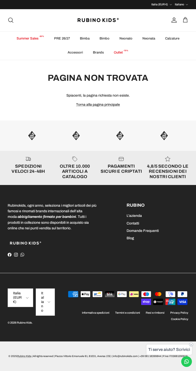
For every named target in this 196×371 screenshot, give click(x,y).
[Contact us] (186, 361)
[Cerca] (11, 20)
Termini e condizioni (127, 312)
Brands (98, 52)
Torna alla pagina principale (98, 105)
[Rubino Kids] (98, 20)
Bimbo (104, 38)
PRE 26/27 (62, 38)
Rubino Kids (24, 322)
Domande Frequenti (143, 231)
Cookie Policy (179, 319)
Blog (130, 238)
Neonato (125, 38)
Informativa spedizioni (95, 312)
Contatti (133, 223)
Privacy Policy (179, 312)
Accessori (75, 52)
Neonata (148, 38)
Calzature (172, 38)
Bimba (85, 38)
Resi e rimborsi (155, 312)
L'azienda (134, 216)
